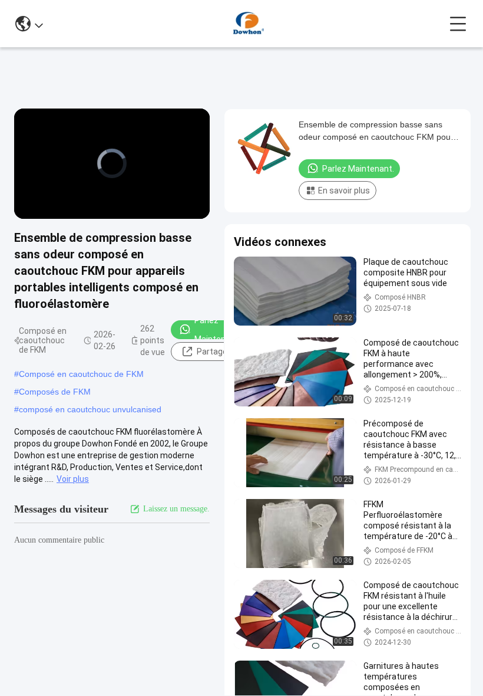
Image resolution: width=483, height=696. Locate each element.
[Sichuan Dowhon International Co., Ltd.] (246, 23)
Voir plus (73, 479)
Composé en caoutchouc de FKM (81, 374)
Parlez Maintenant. (217, 329)
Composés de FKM (55, 391)
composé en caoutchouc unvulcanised (90, 409)
